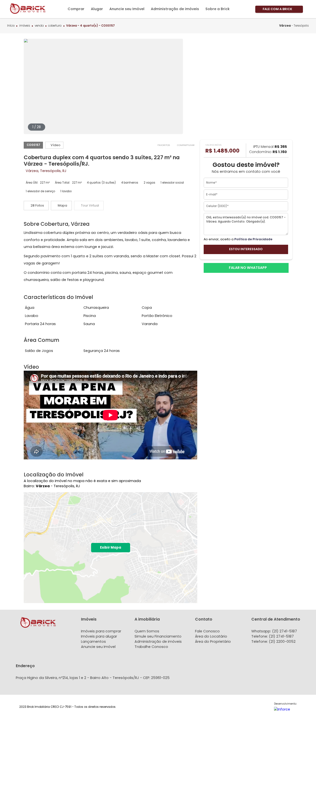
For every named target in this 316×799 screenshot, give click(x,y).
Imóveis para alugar (99, 636)
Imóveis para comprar (101, 631)
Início (11, 25)
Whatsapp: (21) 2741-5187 (274, 631)
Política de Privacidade (253, 239)
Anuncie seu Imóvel (98, 646)
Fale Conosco (207, 631)
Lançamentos (93, 641)
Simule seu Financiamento (158, 636)
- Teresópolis (294, 26)
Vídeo (55, 145)
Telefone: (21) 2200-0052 (273, 641)
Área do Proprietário (213, 641)
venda (39, 25)
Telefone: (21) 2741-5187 (272, 636)
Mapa (62, 205)
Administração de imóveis (158, 641)
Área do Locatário (211, 636)
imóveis (24, 25)
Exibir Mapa (110, 547)
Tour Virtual (90, 205)
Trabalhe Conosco (151, 646)
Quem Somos (147, 631)
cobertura (54, 25)
